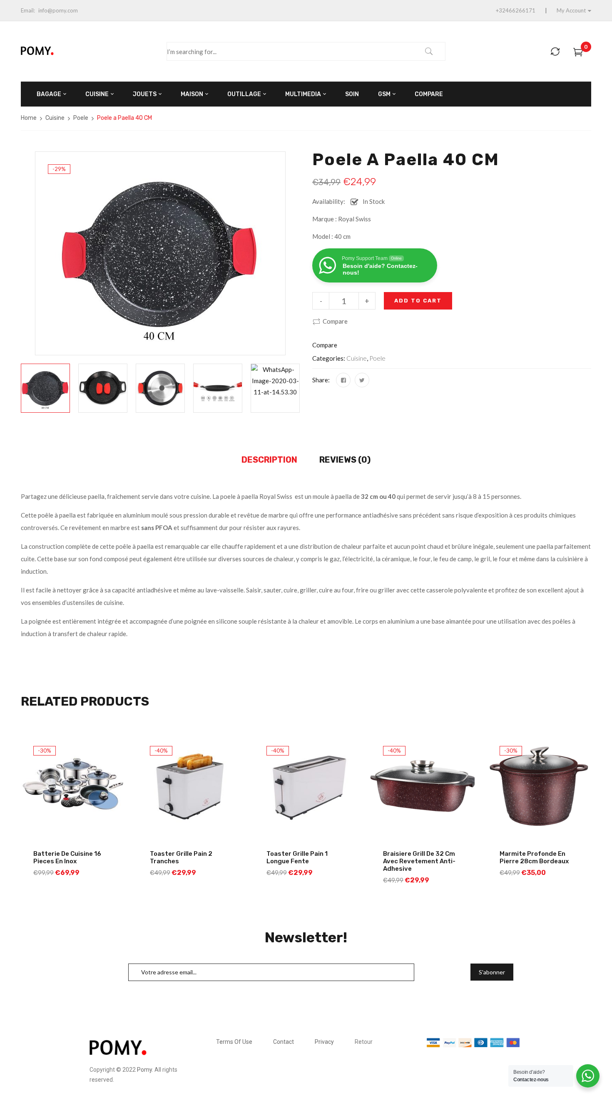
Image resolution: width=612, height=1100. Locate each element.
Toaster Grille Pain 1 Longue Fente (297, 857)
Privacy (324, 1041)
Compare (335, 321)
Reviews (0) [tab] (345, 460)
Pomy (144, 1069)
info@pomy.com (58, 10)
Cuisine (55, 117)
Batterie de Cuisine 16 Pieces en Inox (67, 857)
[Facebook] (343, 380)
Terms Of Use (234, 1041)
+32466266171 (515, 10)
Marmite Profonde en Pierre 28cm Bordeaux (534, 857)
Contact (283, 1041)
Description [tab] (269, 460)
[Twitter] (362, 380)
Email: (28, 10)
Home (29, 117)
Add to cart (418, 300)
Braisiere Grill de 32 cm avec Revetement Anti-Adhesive (419, 861)
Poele (80, 117)
